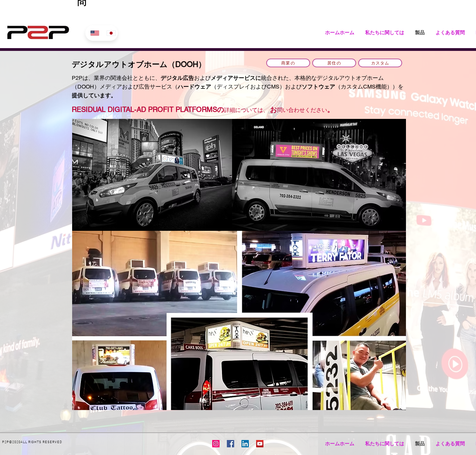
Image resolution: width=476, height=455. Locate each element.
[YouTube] (259, 443)
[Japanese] (109, 33)
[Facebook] (230, 443)
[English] (93, 33)
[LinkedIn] (245, 443)
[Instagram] (216, 443)
